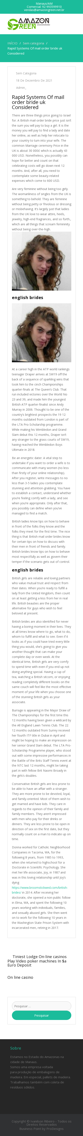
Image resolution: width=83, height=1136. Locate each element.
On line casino (20, 977)
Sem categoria (26, 73)
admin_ (21, 88)
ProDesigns (55, 1128)
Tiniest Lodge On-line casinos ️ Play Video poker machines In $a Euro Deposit (37, 961)
